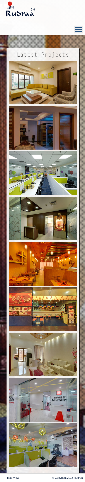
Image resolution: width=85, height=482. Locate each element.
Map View (13, 478)
